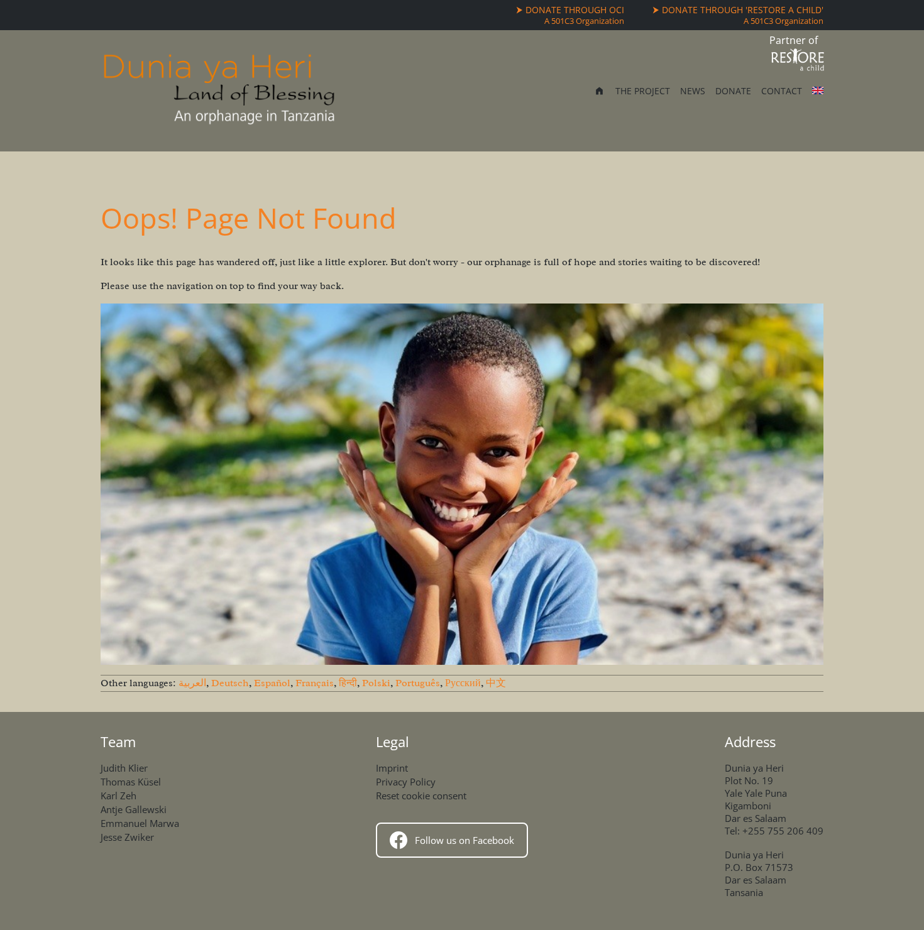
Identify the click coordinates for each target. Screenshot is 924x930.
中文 (496, 683)
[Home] (219, 91)
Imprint (392, 768)
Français (314, 683)
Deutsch (230, 683)
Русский (463, 683)
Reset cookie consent (421, 795)
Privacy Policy (406, 781)
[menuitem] (599, 92)
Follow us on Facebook (464, 840)
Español (272, 683)
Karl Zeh (118, 795)
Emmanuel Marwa (140, 823)
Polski (376, 683)
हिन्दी (348, 683)
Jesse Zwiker (127, 837)
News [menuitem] (692, 91)
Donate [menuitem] (733, 91)
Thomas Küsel (131, 781)
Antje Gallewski (134, 809)
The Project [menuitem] (642, 91)
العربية (192, 683)
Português (417, 683)
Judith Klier (124, 768)
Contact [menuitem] (781, 91)
